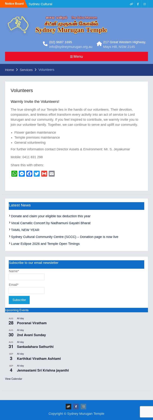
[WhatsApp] (131, 3)
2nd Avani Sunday (31, 334)
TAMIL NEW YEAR (25, 230)
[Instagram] (144, 3)
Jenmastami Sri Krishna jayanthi (43, 370)
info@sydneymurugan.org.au (70, 47)
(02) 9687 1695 (60, 42)
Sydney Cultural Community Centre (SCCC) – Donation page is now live (64, 237)
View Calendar (13, 378)
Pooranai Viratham (32, 322)
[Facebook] (138, 3)
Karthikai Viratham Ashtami (39, 358)
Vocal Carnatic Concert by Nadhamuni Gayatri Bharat (50, 223)
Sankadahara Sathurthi (35, 346)
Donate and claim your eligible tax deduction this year (50, 216)
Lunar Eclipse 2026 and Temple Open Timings (45, 244)
